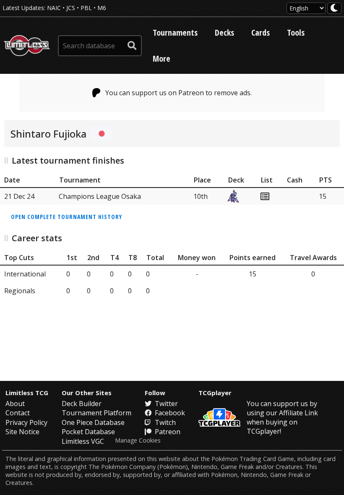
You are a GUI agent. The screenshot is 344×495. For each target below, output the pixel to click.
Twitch (164, 422)
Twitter (165, 403)
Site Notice (22, 431)
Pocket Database (88, 431)
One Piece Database (93, 422)
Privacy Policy (26, 422)
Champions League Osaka (100, 196)
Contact (17, 412)
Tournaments (175, 32)
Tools (296, 32)
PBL (86, 8)
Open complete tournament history (66, 217)
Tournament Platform (96, 412)
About (15, 403)
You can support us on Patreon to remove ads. (178, 92)
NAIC (54, 8)
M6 (101, 8)
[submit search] (132, 45)
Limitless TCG (26, 392)
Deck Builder (82, 403)
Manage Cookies (138, 440)
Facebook (169, 412)
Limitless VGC (83, 441)
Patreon (166, 431)
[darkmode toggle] (334, 8)
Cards (260, 32)
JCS (70, 8)
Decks (224, 32)
